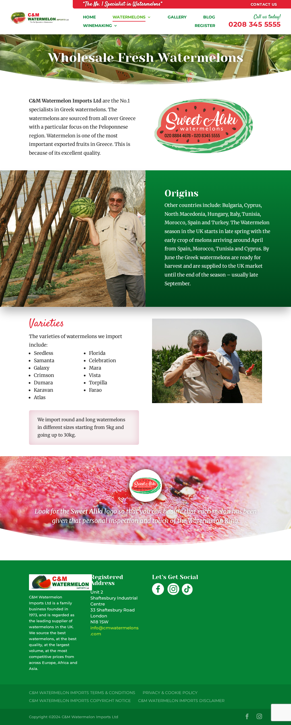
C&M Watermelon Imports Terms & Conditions (82, 692)
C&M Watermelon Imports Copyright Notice (80, 700)
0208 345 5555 (254, 24)
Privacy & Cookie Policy (170, 692)
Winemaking (97, 26)
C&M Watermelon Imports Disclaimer (181, 700)
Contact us (264, 4)
